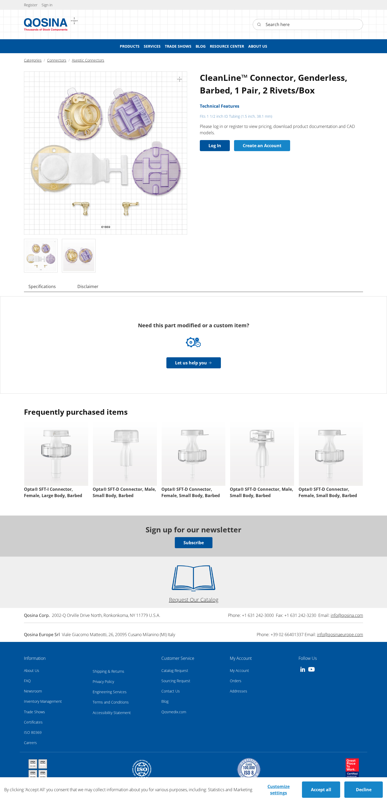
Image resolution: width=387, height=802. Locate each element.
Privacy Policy (103, 681)
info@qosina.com (347, 615)
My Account (239, 670)
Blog (164, 701)
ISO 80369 (33, 732)
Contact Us (170, 691)
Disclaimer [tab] (87, 286)
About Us (31, 670)
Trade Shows (34, 711)
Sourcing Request (175, 680)
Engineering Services (110, 691)
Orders (235, 680)
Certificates (33, 722)
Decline (363, 790)
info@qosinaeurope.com (340, 634)
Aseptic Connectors (88, 60)
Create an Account (262, 145)
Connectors (56, 60)
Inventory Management (43, 701)
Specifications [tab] (42, 286)
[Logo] (46, 24)
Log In (215, 145)
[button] (46, 5)
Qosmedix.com (173, 711)
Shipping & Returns (108, 671)
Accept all (321, 790)
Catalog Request (174, 670)
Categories (33, 60)
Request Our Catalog (193, 599)
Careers (30, 742)
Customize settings (278, 790)
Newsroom (33, 691)
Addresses (238, 691)
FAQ (27, 680)
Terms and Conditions (111, 702)
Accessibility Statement (112, 712)
